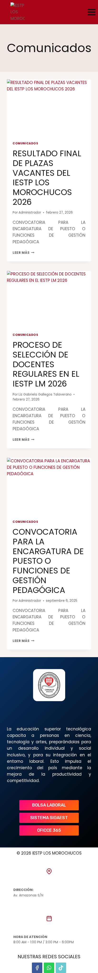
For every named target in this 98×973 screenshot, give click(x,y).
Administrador (30, 212)
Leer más (23, 252)
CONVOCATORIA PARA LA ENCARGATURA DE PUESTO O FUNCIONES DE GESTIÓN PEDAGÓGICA (48, 561)
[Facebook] (37, 968)
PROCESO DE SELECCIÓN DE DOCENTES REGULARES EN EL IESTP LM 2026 (46, 364)
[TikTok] (61, 968)
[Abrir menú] (91, 12)
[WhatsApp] (49, 968)
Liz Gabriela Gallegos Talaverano (45, 394)
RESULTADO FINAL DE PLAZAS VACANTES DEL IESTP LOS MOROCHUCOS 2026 (47, 178)
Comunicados (25, 143)
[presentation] (49, 107)
